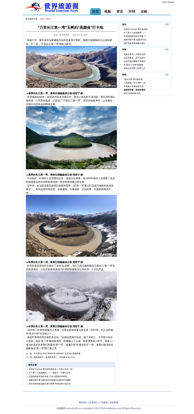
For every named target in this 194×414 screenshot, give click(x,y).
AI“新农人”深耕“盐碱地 (133, 65)
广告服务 (103, 402)
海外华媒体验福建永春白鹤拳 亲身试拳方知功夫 (50, 384)
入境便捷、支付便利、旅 (134, 83)
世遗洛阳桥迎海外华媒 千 (135, 36)
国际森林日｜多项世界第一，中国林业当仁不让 (54, 357)
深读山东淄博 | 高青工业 (134, 68)
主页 (42, 19)
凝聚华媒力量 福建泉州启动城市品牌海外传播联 (50, 380)
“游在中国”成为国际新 (133, 79)
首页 (95, 11)
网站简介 (83, 402)
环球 (132, 11)
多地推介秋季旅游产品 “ (134, 86)
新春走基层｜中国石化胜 (134, 54)
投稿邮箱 (114, 402)
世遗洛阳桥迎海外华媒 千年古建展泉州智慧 (48, 376)
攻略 (144, 11)
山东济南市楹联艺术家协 (134, 61)
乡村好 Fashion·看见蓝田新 (136, 29)
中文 (164, 2)
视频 (107, 11)
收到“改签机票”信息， (133, 93)
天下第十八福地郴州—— (134, 33)
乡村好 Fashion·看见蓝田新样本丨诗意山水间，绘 (50, 369)
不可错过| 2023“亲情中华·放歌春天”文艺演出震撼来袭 (57, 353)
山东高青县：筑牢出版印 (134, 58)
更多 (167, 24)
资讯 (119, 11)
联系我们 (93, 402)
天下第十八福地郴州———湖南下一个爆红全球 (49, 373)
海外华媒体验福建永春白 (134, 43)
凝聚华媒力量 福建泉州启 (135, 40)
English (171, 2)
